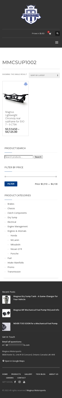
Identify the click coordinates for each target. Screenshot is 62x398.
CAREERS (10, 378)
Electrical (12, 221)
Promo (11, 267)
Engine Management (18, 226)
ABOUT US (53, 374)
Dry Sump (12, 217)
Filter (11, 184)
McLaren (15, 240)
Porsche (15, 253)
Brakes (11, 203)
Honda (14, 235)
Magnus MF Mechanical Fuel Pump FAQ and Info (36, 309)
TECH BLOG (40, 374)
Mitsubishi (15, 244)
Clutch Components (17, 212)
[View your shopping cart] (50, 33)
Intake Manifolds (16, 262)
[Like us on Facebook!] (15, 382)
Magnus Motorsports (36, 390)
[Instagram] (19, 382)
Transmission (14, 271)
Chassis (11, 208)
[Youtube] (24, 382)
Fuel (10, 258)
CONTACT (21, 378)
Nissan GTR (16, 249)
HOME (5, 374)
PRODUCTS (16, 374)
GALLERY (28, 374)
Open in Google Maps (14, 361)
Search (38, 157)
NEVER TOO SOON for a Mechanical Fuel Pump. (35, 323)
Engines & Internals (17, 231)
